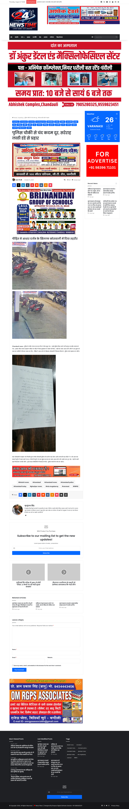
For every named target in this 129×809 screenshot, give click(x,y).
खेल (40, 37)
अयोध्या (62, 122)
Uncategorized (40, 122)
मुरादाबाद (52, 125)
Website (50, 657)
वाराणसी (15, 128)
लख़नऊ (74, 125)
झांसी (30, 125)
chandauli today (20, 486)
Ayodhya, (21, 117)
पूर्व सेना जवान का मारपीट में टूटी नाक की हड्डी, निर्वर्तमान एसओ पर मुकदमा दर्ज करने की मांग (22, 605)
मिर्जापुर (45, 125)
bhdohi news (24, 482)
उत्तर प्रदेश (69, 122)
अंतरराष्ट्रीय (50, 122)
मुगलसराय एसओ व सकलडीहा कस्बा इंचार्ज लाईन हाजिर (49, 2)
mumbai (31, 122)
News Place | (39, 805)
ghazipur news (36, 486)
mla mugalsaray (52, 486)
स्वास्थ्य (29, 128)
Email (14, 657)
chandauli (37, 482)
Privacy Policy (115, 805)
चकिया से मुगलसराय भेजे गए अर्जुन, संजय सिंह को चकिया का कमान (45, 605)
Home (15, 117)
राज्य (22, 37)
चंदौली (25, 125)
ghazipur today (71, 754)
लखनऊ (76, 486)
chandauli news (51, 482)
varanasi (66, 486)
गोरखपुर (19, 125)
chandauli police (68, 482)
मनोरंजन (52, 37)
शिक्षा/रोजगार (60, 37)
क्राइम (28, 37)
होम (11, 37)
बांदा (34, 125)
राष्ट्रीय (16, 37)
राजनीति (35, 37)
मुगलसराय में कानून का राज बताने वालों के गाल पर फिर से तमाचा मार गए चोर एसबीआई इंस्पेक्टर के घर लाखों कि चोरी (94, 206)
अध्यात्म (45, 37)
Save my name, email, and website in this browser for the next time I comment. (37, 665)
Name (14, 649)
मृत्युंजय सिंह (18, 180)
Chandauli (24, 122)
